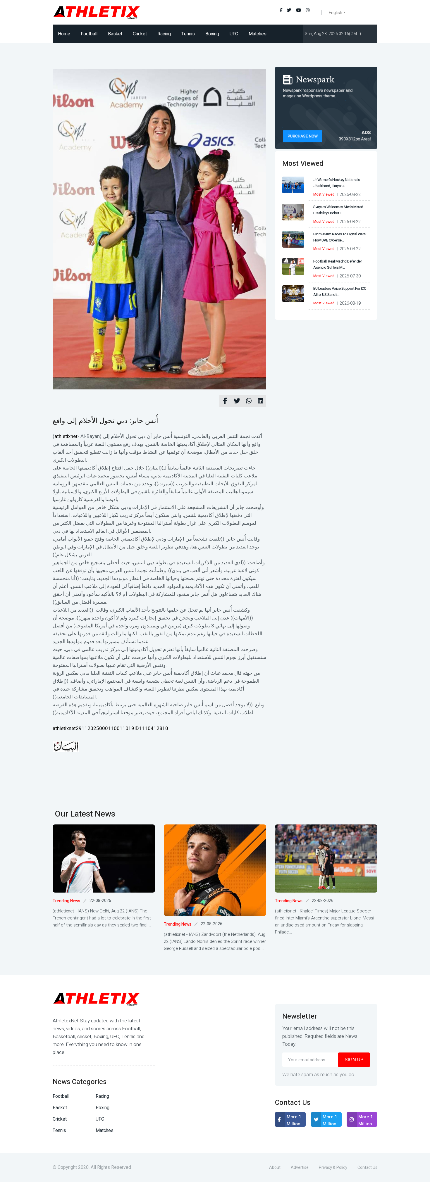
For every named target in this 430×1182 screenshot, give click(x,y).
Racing (164, 33)
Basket (115, 33)
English (335, 12)
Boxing (212, 33)
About (275, 1167)
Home (64, 33)
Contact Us (367, 1167)
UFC (234, 33)
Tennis (188, 33)
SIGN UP (354, 1059)
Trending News (66, 901)
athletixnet (66, 436)
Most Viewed (323, 194)
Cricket (140, 33)
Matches (257, 33)
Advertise (300, 1167)
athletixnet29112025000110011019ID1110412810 (110, 728)
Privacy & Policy (333, 1167)
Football (89, 33)
